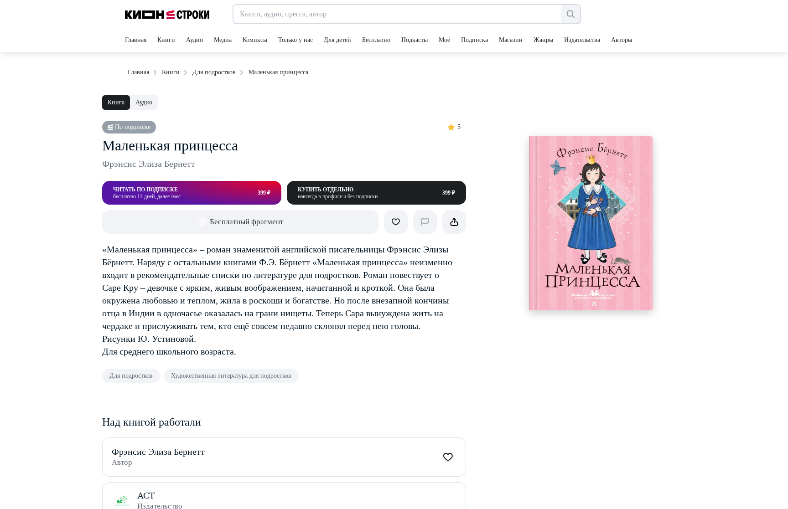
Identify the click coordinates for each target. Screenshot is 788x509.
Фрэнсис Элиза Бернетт (148, 164)
